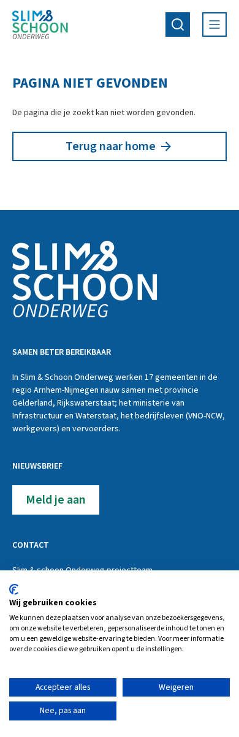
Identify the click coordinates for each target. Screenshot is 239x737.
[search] (177, 24)
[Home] (40, 24)
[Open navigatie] (214, 24)
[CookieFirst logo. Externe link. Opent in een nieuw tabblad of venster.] (13, 589)
